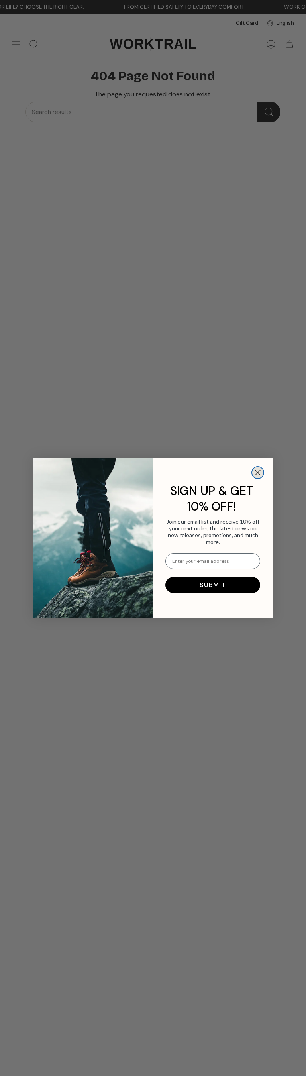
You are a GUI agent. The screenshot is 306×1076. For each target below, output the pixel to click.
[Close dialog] (258, 473)
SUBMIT (213, 585)
